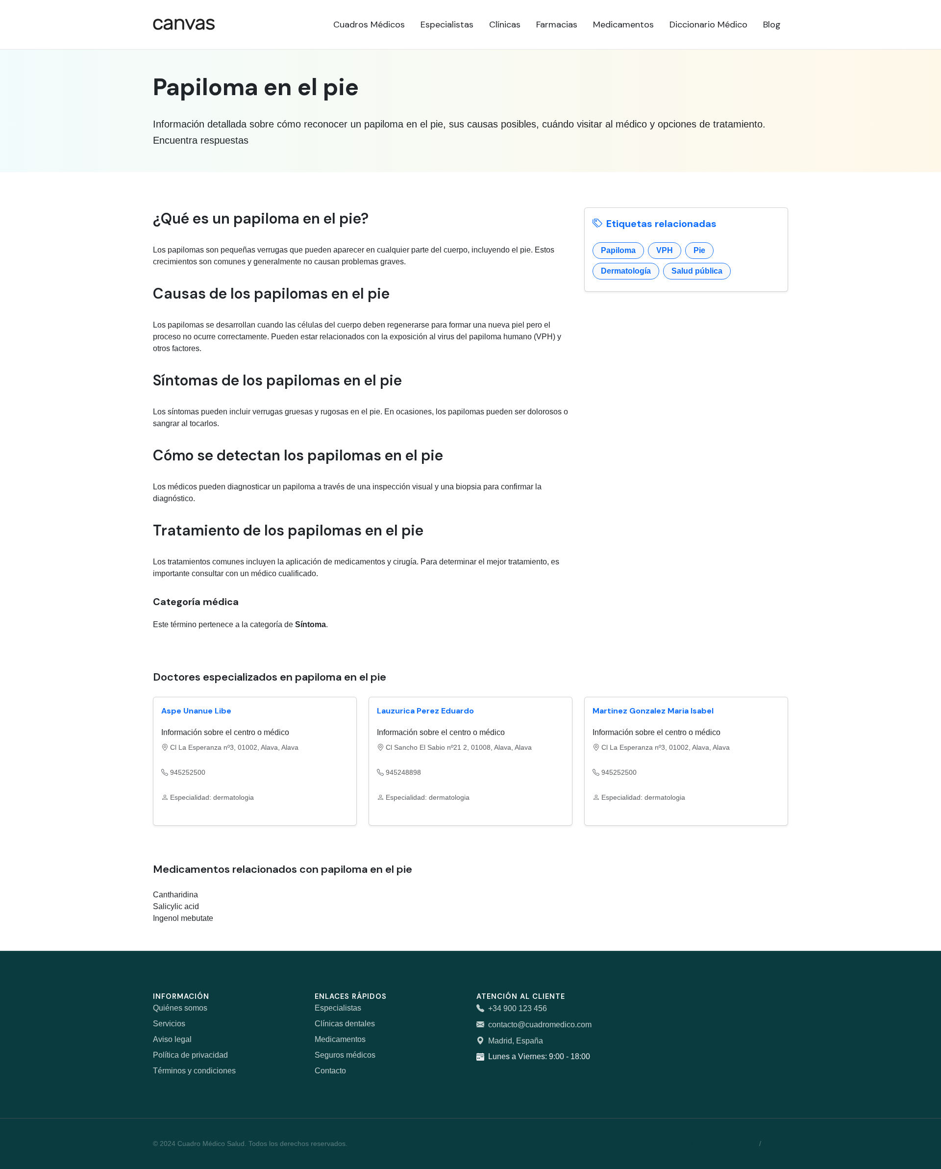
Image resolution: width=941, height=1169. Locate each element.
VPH (664, 250)
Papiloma (618, 250)
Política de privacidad (190, 1055)
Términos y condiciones (194, 1071)
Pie (699, 250)
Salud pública (696, 271)
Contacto (330, 1071)
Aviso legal (172, 1039)
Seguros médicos (345, 1055)
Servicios (169, 1023)
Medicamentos (340, 1039)
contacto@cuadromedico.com (540, 1024)
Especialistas (338, 1008)
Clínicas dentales (345, 1023)
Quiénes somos (180, 1008)
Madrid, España (515, 1041)
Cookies (775, 1143)
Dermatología (626, 271)
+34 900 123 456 (517, 1008)
